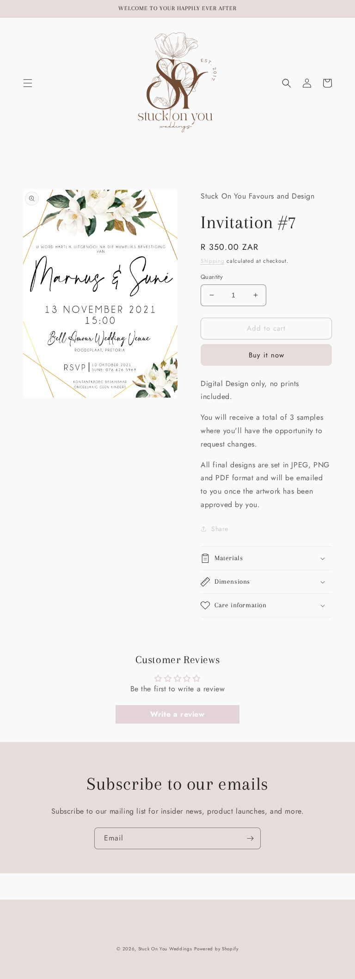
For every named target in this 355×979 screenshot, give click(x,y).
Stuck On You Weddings (165, 948)
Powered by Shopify (216, 948)
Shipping (213, 261)
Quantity (212, 276)
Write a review (177, 714)
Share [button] (219, 528)
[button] (28, 83)
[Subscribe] (250, 838)
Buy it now (266, 355)
